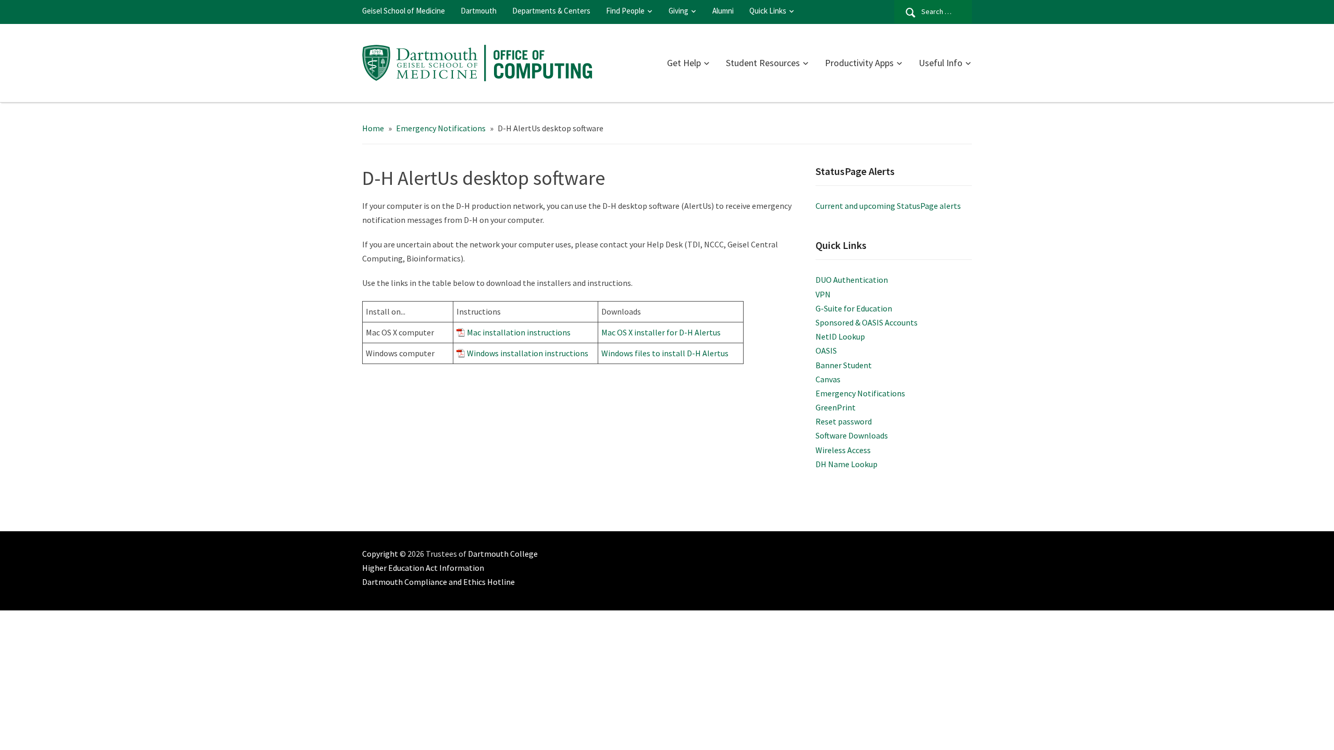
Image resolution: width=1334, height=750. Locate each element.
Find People (625, 11)
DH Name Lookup (847, 464)
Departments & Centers (551, 11)
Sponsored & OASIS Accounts (867, 322)
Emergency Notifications (860, 393)
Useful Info (940, 63)
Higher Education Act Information (423, 567)
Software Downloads (852, 435)
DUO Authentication (852, 279)
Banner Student (844, 365)
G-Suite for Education (854, 308)
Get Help (684, 63)
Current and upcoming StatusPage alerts (888, 206)
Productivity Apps (859, 63)
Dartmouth (479, 11)
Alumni (723, 11)
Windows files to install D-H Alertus (664, 353)
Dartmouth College (503, 553)
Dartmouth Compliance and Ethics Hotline (438, 582)
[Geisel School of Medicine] (480, 61)
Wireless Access (843, 450)
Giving (678, 11)
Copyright (380, 553)
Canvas (828, 379)
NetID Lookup (840, 336)
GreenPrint (836, 407)
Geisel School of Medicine (403, 11)
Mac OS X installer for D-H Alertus (661, 332)
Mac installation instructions (519, 332)
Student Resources (763, 63)
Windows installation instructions (527, 353)
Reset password (844, 421)
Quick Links (767, 11)
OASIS (826, 350)
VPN (823, 294)
